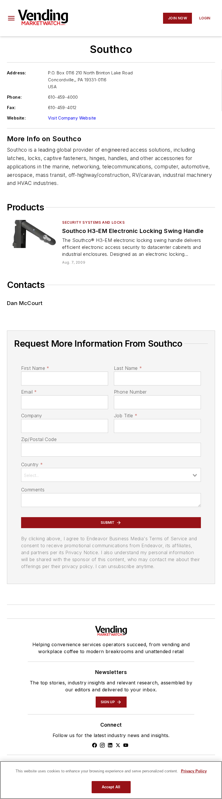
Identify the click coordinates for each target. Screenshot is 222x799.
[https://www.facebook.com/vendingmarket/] (94, 745)
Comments (33, 490)
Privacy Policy (194, 771)
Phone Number (130, 392)
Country (32, 464)
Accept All (111, 787)
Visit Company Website (72, 117)
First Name (35, 368)
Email (29, 392)
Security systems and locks (93, 222)
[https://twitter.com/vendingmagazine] (118, 745)
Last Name (128, 368)
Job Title (125, 415)
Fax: (11, 107)
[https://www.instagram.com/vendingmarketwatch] (102, 745)
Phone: (14, 97)
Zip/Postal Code (39, 439)
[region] (111, 780)
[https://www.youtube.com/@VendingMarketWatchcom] (126, 745)
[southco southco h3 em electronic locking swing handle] (32, 234)
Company (31, 415)
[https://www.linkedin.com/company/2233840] (110, 745)
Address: (16, 72)
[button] (11, 18)
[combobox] (111, 475)
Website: (16, 117)
